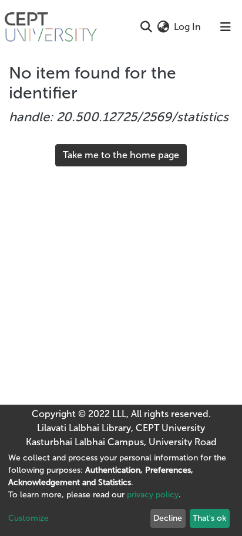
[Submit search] (146, 27)
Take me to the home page (121, 155)
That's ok (209, 518)
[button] (163, 27)
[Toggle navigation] (225, 27)
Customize (28, 518)
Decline (167, 518)
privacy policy (153, 495)
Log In (188, 26)
